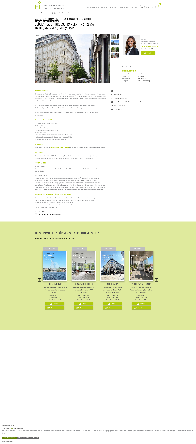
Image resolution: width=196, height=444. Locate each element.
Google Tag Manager (18, 428)
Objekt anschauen (56, 308)
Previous (39, 58)
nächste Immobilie (64, 13)
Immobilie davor (43, 13)
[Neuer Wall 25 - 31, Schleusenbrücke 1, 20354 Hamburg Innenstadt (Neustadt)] (112, 279)
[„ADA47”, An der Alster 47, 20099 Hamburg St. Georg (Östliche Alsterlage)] (83, 279)
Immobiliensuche (93, 7)
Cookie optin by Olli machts (190, 443)
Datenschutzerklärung (7, 441)
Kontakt (149, 53)
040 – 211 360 (42, 212)
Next (105, 58)
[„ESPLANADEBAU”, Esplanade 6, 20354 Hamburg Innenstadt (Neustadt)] (54, 279)
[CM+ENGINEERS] (49, 5)
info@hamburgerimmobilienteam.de (49, 214)
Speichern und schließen (28, 438)
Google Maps (7, 428)
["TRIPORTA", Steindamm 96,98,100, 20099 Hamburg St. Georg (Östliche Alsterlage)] (141, 279)
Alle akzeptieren (9, 438)
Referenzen (113, 7)
